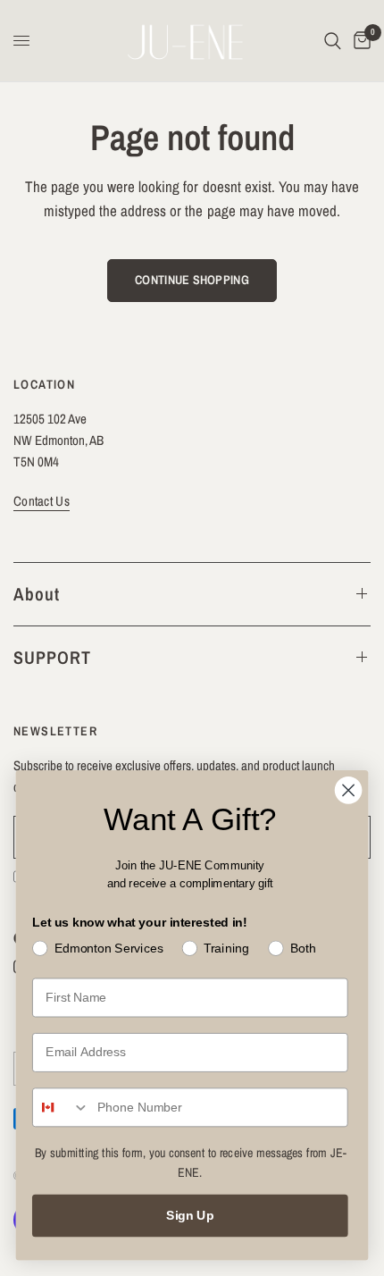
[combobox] (61, 1107)
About (36, 594)
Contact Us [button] (41, 500)
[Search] (332, 40)
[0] (359, 40)
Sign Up (190, 1215)
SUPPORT (52, 657)
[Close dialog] (349, 790)
